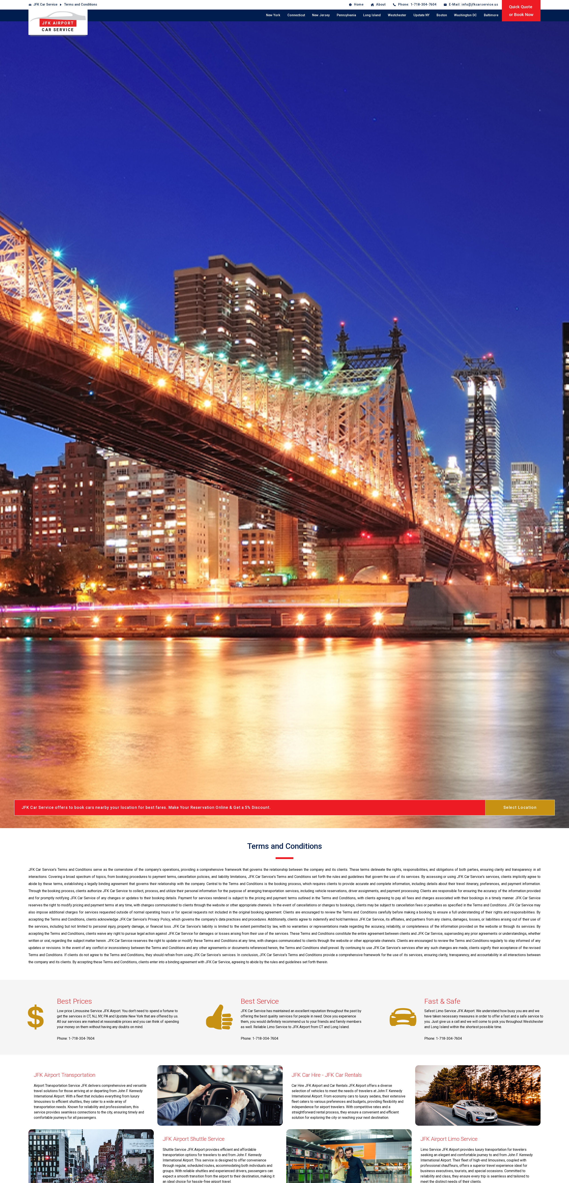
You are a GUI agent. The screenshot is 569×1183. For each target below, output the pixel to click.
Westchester (397, 15)
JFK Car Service (45, 4)
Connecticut (296, 15)
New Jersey (321, 15)
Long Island (372, 15)
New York (273, 15)
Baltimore (491, 15)
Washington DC (465, 15)
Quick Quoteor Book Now (521, 10)
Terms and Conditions (80, 4)
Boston (442, 15)
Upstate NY (421, 15)
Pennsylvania (346, 15)
